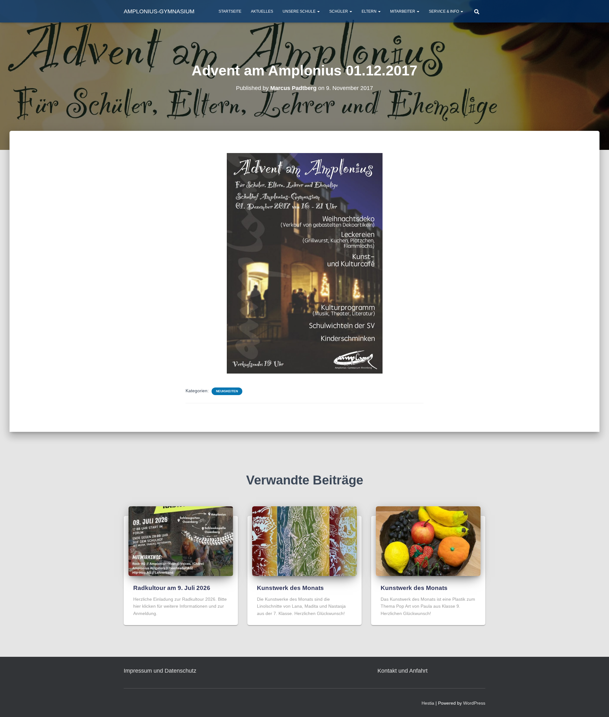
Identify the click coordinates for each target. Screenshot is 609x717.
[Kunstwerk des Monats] (304, 540)
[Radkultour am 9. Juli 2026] (180, 540)
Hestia (428, 703)
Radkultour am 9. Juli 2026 (171, 588)
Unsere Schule (300, 11)
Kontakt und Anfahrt (402, 671)
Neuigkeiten (227, 391)
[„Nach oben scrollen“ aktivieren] (596, 704)
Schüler (339, 11)
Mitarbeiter (403, 11)
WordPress (474, 703)
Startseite (230, 11)
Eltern (369, 11)
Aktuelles (262, 11)
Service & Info (444, 11)
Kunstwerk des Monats (290, 588)
